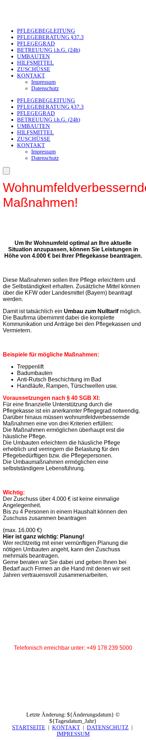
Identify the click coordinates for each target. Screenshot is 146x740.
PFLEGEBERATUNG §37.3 (50, 37)
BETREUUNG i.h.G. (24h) (48, 50)
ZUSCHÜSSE (33, 69)
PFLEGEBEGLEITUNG (46, 31)
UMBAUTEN (33, 56)
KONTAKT (31, 76)
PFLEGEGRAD (36, 44)
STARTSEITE (28, 727)
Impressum (43, 82)
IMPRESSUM (73, 734)
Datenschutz (45, 88)
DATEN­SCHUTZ (108, 727)
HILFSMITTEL (35, 63)
